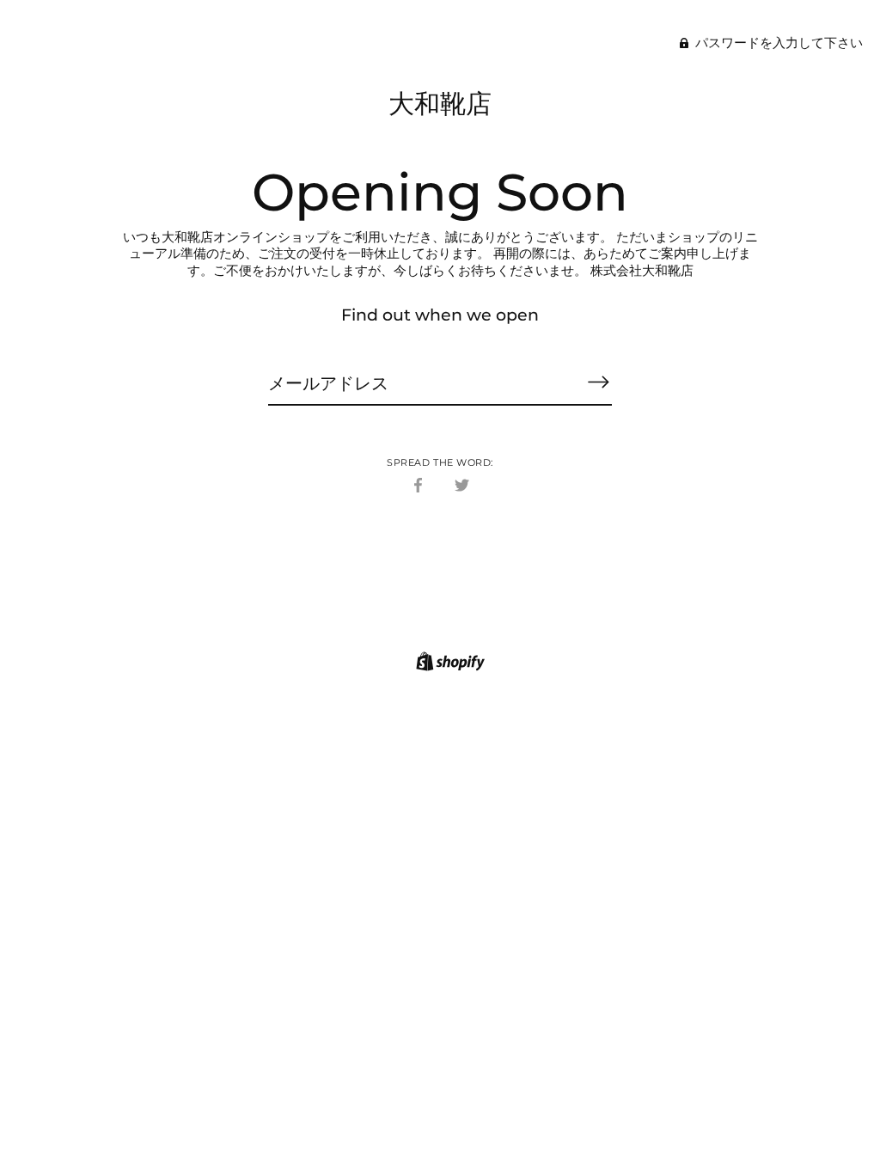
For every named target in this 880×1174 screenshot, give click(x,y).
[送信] (598, 382)
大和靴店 (440, 103)
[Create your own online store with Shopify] (448, 664)
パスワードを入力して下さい (777, 42)
